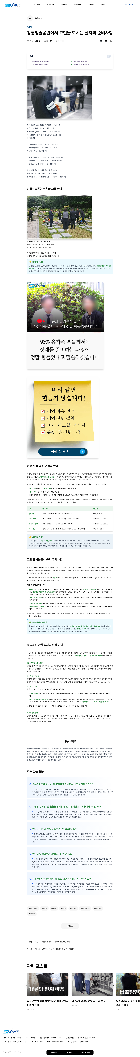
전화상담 (54, 1052)
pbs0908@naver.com (80, 1042)
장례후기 (64, 4)
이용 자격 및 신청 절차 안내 (80, 61)
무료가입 (70, 1052)
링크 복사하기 (60, 41)
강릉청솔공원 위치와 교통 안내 (40, 61)
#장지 (29, 27)
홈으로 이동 (85, 1052)
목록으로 (70, 926)
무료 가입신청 (129, 5)
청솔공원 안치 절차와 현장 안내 (81, 64)
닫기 (109, 56)
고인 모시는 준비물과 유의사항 (40, 64)
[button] (113, 986)
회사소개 (37, 4)
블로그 (103, 4)
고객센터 (91, 4)
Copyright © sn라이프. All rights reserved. (16, 1052)
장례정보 (77, 4)
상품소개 (50, 4)
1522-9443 (39, 1042)
